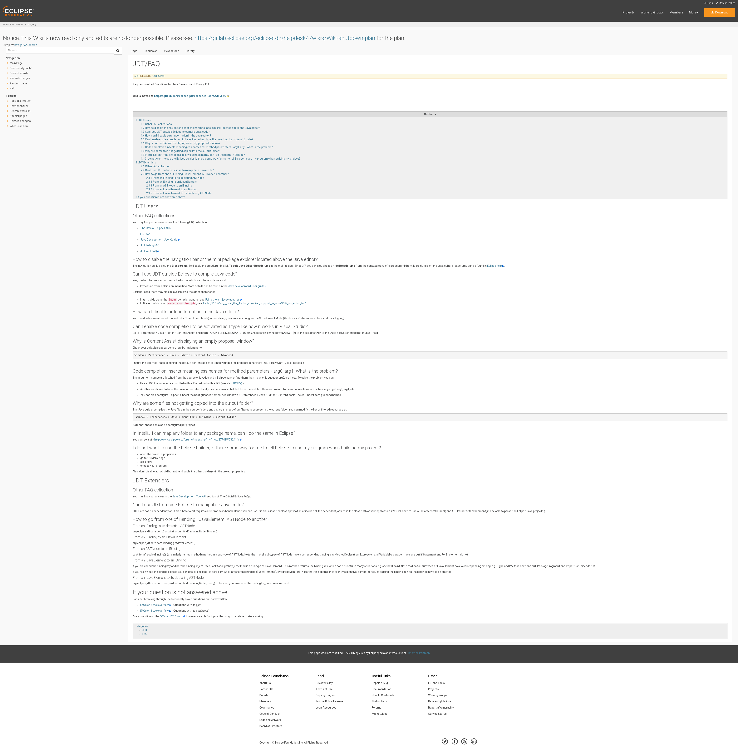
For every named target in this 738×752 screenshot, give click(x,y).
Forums (376, 707)
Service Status (437, 713)
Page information (20, 100)
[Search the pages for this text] (118, 51)
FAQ (144, 633)
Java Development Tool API (189, 496)
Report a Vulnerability (441, 707)
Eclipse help (494, 265)
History (190, 50)
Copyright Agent (326, 695)
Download (721, 12)
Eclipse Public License (329, 701)
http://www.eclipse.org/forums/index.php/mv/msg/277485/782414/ (196, 439)
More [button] (692, 12)
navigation (20, 45)
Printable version (20, 110)
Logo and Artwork (270, 719)
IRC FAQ (145, 233)
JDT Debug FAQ (149, 245)
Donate (263, 695)
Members (676, 12)
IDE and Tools (436, 683)
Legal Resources (326, 707)
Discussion (150, 50)
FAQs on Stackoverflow (154, 604)
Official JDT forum (171, 616)
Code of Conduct (269, 713)
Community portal (21, 68)
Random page (18, 83)
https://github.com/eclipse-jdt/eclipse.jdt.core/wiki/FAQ (190, 95)
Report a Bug (380, 683)
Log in (710, 3)
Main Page (16, 63)
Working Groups (652, 12)
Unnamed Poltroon (418, 653)
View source (171, 50)
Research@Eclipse (439, 701)
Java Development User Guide (158, 239)
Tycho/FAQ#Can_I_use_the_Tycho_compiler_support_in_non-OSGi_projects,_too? (255, 303)
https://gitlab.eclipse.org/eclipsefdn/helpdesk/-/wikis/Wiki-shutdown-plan (284, 38)
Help (12, 88)
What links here (19, 126)
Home (5, 24)
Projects (628, 12)
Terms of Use (324, 689)
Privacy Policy (324, 683)
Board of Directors (270, 726)
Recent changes (20, 78)
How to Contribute (383, 695)
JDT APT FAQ (148, 251)
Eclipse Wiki (17, 24)
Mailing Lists (379, 701)
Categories (141, 626)
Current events (19, 73)
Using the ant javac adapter (222, 299)
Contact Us (266, 689)
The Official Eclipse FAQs (155, 228)
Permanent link (19, 105)
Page (134, 50)
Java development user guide (246, 286)
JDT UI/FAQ (159, 76)
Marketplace (379, 713)
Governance (266, 707)
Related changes (20, 120)
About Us (265, 683)
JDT (137, 76)
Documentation (381, 689)
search (32, 45)
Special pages (18, 115)
